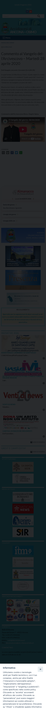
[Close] (40, 669)
